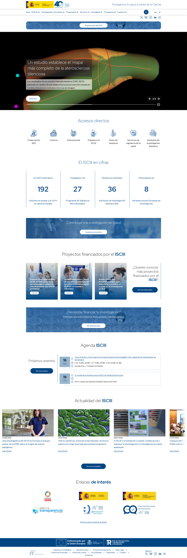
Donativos (89, 555)
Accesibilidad (96, 552)
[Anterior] (149, 98)
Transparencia (110, 12)
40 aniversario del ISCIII (93, 25)
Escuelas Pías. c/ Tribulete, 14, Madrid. (89, 366)
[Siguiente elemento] (184, 431)
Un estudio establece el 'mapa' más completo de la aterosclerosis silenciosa (59, 68)
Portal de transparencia (102, 550)
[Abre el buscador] (146, 12)
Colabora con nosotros (93, 232)
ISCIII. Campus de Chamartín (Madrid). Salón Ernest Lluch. (96, 382)
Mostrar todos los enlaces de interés (93, 522)
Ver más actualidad (93, 466)
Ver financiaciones (93, 326)
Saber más (33, 99)
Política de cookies (79, 552)
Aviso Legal (119, 550)
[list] (93, 71)
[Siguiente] (158, 98)
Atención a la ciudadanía (62, 550)
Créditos (123, 552)
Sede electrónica (82, 550)
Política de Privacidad (59, 552)
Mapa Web (110, 552)
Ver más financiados (145, 290)
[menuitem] (28, 12)
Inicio (28, 12)
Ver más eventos (42, 371)
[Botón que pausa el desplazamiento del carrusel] (158, 104)
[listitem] (93, 71)
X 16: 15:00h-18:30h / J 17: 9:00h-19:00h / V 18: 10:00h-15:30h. (98, 363)
